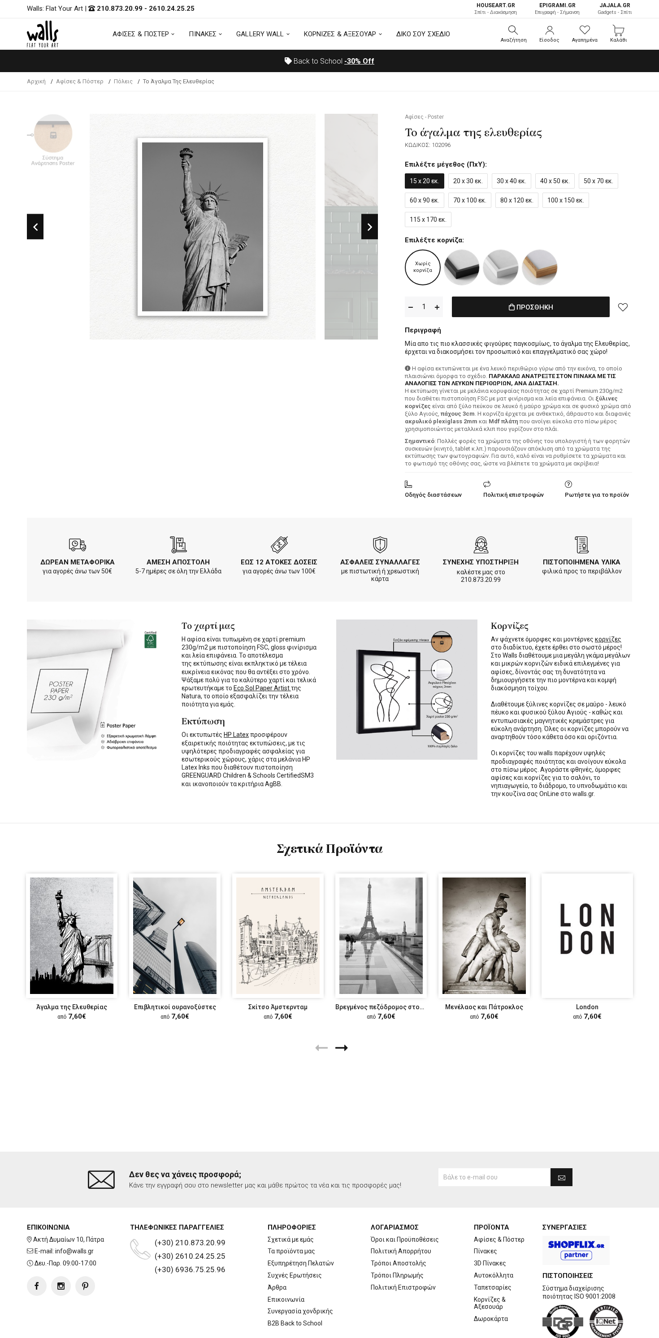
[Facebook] (37, 1286)
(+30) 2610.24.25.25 (190, 1256)
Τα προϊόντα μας (291, 1251)
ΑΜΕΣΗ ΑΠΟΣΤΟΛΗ (178, 562)
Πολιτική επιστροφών (513, 494)
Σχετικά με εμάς (291, 1239)
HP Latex (236, 734)
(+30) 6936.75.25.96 (190, 1269)
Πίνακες (485, 1251)
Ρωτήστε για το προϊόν (597, 494)
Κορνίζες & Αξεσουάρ (490, 1303)
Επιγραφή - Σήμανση (557, 8)
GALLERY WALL (260, 34)
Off (359, 61)
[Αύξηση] (437, 307)
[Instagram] (61, 1286)
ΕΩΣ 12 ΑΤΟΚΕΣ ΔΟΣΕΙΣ (279, 562)
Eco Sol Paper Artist (262, 688)
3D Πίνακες (490, 1263)
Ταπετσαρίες (493, 1287)
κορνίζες (608, 639)
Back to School (333, 61)
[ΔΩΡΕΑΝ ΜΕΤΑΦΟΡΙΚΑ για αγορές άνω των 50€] (77, 546)
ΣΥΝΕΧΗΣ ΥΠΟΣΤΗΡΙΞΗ (481, 562)
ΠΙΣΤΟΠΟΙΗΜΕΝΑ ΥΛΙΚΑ (581, 562)
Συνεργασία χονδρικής (300, 1311)
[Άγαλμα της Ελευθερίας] (71, 935)
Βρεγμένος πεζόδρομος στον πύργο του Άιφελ (405, 1007)
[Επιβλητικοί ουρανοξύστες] (175, 935)
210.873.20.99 (120, 8)
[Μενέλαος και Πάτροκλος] (484, 935)
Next (369, 227)
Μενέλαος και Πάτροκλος (484, 1007)
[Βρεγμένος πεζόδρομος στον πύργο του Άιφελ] (381, 935)
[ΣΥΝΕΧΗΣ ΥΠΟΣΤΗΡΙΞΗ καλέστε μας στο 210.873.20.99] (481, 546)
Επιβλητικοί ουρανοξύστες (175, 1007)
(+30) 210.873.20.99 (190, 1242)
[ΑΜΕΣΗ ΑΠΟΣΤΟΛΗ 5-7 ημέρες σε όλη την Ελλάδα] (178, 546)
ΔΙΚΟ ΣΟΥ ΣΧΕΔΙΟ (423, 34)
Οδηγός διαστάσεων (433, 494)
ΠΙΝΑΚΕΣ (203, 34)
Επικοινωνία (286, 1299)
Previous (35, 227)
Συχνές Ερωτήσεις (295, 1275)
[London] (587, 935)
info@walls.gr (74, 1251)
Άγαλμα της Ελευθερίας (71, 1007)
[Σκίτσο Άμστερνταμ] (278, 935)
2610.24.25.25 (172, 8)
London (587, 1007)
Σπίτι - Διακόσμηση (495, 8)
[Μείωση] (410, 307)
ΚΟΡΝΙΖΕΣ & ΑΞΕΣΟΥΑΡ (340, 34)
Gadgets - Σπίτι (615, 8)
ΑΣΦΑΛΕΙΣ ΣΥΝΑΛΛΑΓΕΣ (380, 562)
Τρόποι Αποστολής (398, 1263)
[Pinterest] (85, 1286)
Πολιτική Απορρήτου (401, 1251)
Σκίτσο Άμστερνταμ (278, 1007)
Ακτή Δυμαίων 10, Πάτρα (68, 1239)
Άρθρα (277, 1287)
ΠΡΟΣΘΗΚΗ (534, 307)
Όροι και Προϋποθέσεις (405, 1239)
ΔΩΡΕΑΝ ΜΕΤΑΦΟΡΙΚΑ (77, 562)
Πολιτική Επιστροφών (403, 1287)
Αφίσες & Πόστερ (499, 1239)
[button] (513, 34)
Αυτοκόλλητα (493, 1275)
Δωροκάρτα (491, 1318)
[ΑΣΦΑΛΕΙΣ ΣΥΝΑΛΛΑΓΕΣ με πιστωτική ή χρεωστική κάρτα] (380, 546)
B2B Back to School (295, 1323)
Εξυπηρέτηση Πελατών (301, 1263)
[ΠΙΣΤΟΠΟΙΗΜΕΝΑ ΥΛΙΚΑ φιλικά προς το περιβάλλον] (581, 546)
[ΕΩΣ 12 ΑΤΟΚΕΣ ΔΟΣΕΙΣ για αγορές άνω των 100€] (279, 546)
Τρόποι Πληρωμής (397, 1275)
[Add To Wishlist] (623, 307)
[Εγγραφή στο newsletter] (561, 1177)
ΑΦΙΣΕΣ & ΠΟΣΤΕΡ (141, 34)
